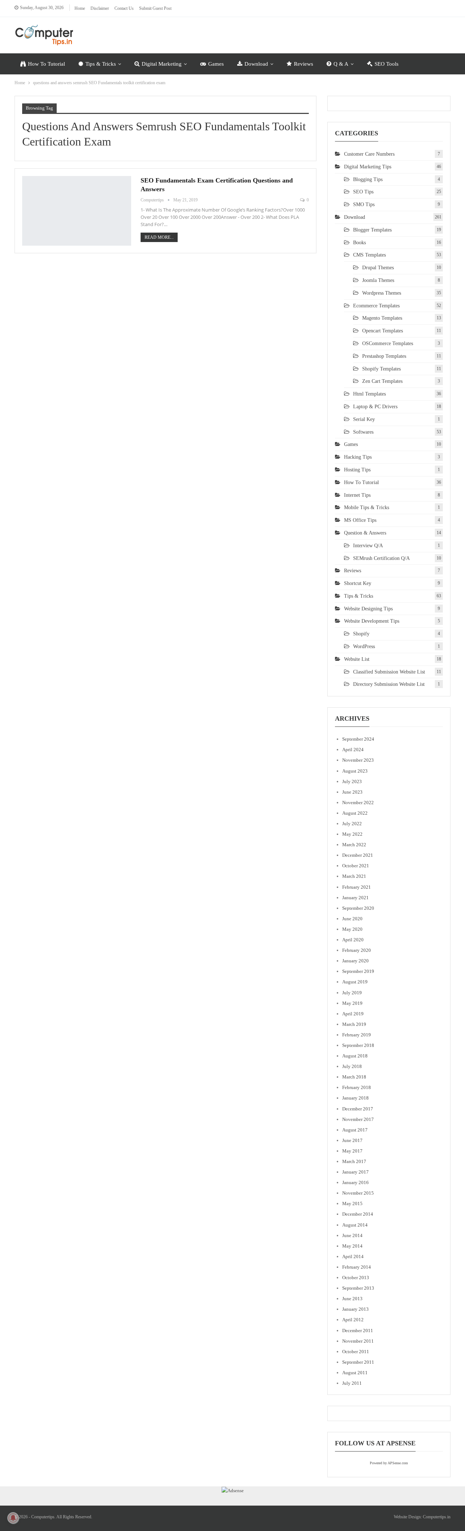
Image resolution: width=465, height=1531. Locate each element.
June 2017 (352, 1140)
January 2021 (355, 897)
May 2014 (352, 1246)
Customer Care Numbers (369, 154)
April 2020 (353, 939)
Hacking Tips (358, 457)
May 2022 (352, 834)
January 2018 (355, 1098)
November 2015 (358, 1193)
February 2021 (356, 887)
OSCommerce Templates (387, 343)
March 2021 (354, 876)
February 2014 (356, 1267)
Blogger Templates (372, 230)
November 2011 (358, 1341)
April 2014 (353, 1256)
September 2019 (358, 971)
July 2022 (352, 823)
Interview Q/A (368, 545)
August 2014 (355, 1225)
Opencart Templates (382, 330)
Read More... (159, 237)
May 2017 (352, 1151)
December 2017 (357, 1109)
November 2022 (358, 802)
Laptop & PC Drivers (375, 406)
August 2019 (355, 981)
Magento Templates (382, 318)
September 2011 (358, 1362)
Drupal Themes (378, 267)
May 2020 (352, 929)
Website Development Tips (371, 621)
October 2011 (355, 1351)
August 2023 (355, 771)
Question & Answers (365, 533)
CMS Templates (369, 255)
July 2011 (352, 1383)
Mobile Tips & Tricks (366, 507)
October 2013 (355, 1277)
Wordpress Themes (381, 293)
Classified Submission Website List (389, 672)
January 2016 (355, 1182)
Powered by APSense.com (389, 1463)
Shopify (361, 633)
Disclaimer (99, 8)
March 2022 (354, 844)
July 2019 (352, 992)
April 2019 (353, 1013)
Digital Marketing (162, 64)
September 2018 (358, 1045)
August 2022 (355, 813)
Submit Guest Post (155, 8)
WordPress (364, 646)
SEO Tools (387, 64)
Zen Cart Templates (382, 381)
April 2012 (353, 1319)
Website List (356, 659)
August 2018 (355, 1056)
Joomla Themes (378, 280)
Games (216, 64)
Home (79, 8)
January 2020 (355, 960)
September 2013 (358, 1288)
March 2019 (354, 1024)
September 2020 (358, 908)
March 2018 (354, 1077)
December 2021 (357, 855)
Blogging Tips (368, 179)
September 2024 (358, 739)
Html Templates (369, 394)
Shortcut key (357, 583)
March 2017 (354, 1161)
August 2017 (355, 1130)
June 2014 (352, 1235)
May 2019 (352, 1003)
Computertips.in (436, 1516)
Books (359, 242)
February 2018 (356, 1087)
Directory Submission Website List (389, 684)
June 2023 (352, 792)
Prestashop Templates (384, 356)
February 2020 (356, 950)
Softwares (363, 432)
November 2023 (358, 760)
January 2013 (355, 1309)
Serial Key (364, 419)
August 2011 (355, 1372)
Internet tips (357, 495)
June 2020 (352, 918)
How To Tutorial (46, 64)
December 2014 (357, 1214)
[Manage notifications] (13, 1518)
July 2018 (352, 1066)
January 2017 (355, 1172)
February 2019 (356, 1034)
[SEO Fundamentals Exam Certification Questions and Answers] (76, 211)
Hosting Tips (357, 469)
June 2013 (352, 1298)
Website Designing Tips (368, 608)
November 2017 (358, 1119)
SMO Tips (364, 204)
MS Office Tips (360, 520)
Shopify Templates (381, 369)
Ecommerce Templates (376, 305)
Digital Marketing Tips (367, 166)
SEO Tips (363, 192)
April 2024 (353, 749)
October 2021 (355, 865)
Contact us (124, 8)
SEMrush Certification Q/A (381, 558)
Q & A (340, 64)
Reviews (303, 64)
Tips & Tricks (100, 64)
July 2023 (352, 781)
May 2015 (352, 1203)
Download (256, 64)
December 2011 (357, 1330)
